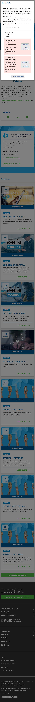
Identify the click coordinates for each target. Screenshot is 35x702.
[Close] (32, 3)
